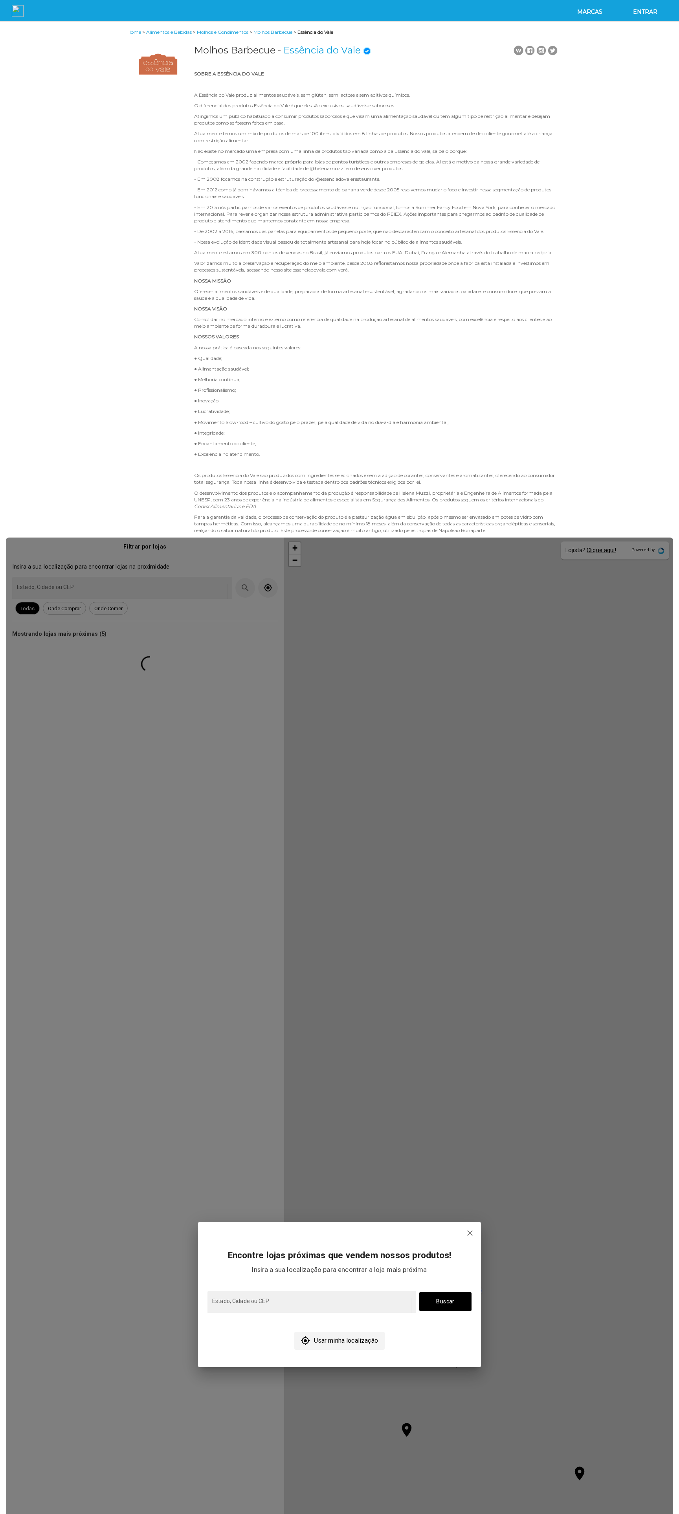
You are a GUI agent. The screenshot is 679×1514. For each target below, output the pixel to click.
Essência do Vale (322, 50)
